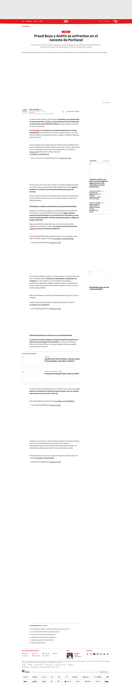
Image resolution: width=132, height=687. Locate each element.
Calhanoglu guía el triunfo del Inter (42, 640)
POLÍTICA (46, 356)
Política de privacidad (38, 664)
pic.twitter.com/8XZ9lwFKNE (64, 238)
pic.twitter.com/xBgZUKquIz (39, 154)
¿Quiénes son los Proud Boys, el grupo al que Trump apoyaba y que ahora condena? (62, 360)
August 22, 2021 (65, 158)
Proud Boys (36, 130)
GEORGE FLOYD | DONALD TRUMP (53, 371)
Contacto (24, 664)
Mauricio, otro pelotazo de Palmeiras (42, 634)
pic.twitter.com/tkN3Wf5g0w (64, 401)
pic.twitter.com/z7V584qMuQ (39, 304)
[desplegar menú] (23, 21)
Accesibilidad (70, 664)
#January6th (33, 152)
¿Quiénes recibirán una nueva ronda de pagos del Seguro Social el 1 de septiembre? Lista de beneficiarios (98, 183)
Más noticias (106, 160)
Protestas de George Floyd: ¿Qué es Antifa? (61, 374)
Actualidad (25, 26)
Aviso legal (30, 664)
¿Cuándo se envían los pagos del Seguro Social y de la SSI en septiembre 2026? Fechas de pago (95, 195)
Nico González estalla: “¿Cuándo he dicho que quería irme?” (50, 629)
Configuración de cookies (60, 664)
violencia (32, 228)
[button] (62, 111)
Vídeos (41, 21)
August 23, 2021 (55, 405)
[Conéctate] (100, 21)
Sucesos (66, 32)
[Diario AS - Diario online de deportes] (66, 21)
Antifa (48, 121)
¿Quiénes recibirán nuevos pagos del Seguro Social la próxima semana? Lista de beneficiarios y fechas (95, 207)
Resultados (29, 21)
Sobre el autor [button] (32, 112)
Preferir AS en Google (73, 111)
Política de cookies (49, 664)
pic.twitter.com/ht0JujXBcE (44, 458)
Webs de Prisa (103, 672)
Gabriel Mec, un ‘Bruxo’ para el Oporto (43, 637)
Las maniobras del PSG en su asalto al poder (45, 632)
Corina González (34, 109)
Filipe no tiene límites (38, 643)
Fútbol (35, 21)
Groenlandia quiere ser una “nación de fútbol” (99, 288)
